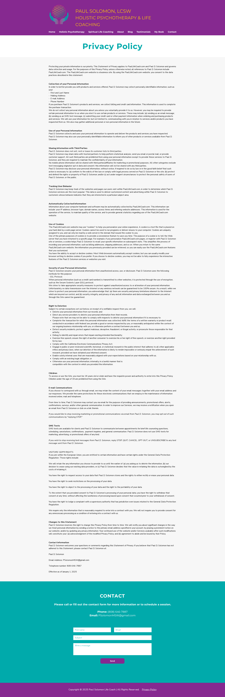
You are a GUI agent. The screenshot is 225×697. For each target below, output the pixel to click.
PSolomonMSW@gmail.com (76, 560)
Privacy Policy (149, 689)
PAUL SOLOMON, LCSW (113, 17)
